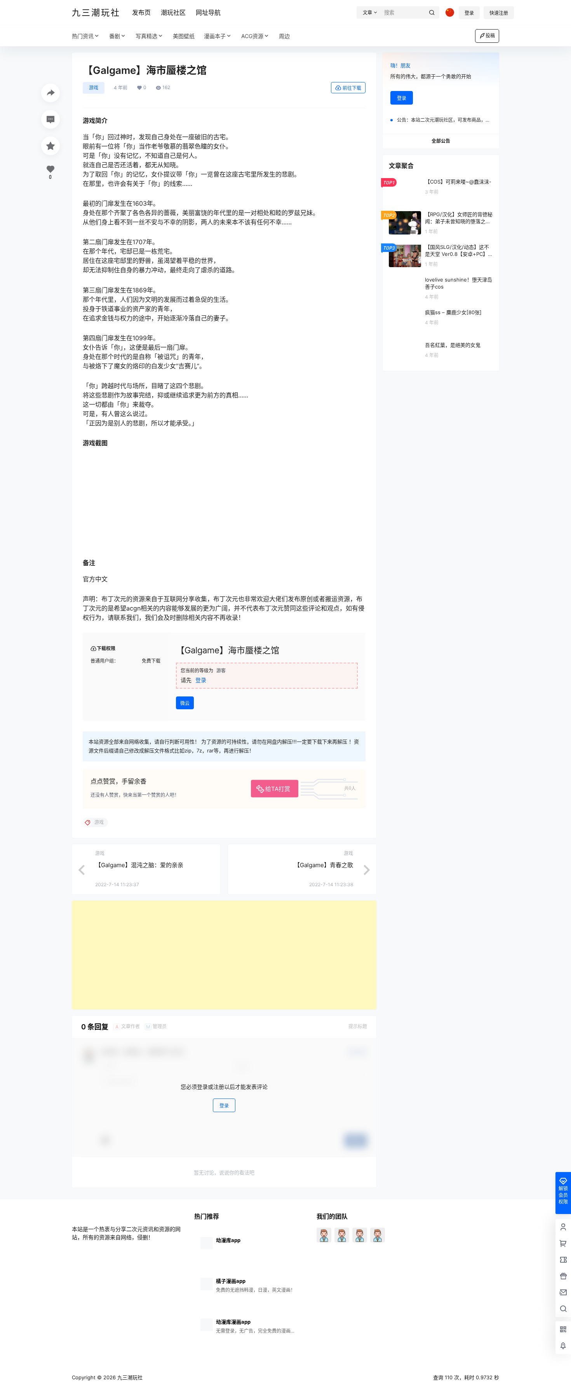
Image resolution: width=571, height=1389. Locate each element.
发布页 (141, 12)
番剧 (114, 36)
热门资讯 (83, 36)
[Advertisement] (224, 955)
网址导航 (208, 12)
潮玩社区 (173, 12)
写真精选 (146, 36)
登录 (469, 13)
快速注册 (498, 13)
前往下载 (352, 88)
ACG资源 (252, 36)
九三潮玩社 (129, 1377)
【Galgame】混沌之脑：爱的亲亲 (139, 865)
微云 (185, 703)
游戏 (93, 88)
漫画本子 (215, 36)
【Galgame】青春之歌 (323, 865)
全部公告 (441, 141)
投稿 (490, 35)
